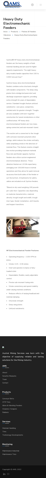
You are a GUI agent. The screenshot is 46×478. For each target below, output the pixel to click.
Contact (5, 383)
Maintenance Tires (9, 454)
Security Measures (9, 376)
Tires (4, 431)
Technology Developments (12, 435)
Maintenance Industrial (10, 451)
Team (4, 379)
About (4, 372)
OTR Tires (6, 402)
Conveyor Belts (8, 398)
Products (14, 31)
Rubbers (5, 412)
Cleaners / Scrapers (9, 409)
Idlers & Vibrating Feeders (12, 405)
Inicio (5, 31)
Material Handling (9, 428)
